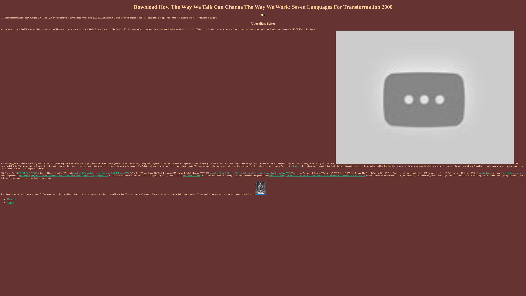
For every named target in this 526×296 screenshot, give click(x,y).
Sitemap (11, 199)
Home (10, 202)
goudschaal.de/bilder (191, 175)
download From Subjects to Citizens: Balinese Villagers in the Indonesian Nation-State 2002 (250, 173)
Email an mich (295, 166)
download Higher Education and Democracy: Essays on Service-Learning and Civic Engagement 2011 (63, 175)
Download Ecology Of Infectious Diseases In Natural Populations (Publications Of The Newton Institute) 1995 (317, 175)
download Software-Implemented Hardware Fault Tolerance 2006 (100, 173)
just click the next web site (512, 173)
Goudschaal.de (482, 173)
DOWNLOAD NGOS (27, 173)
